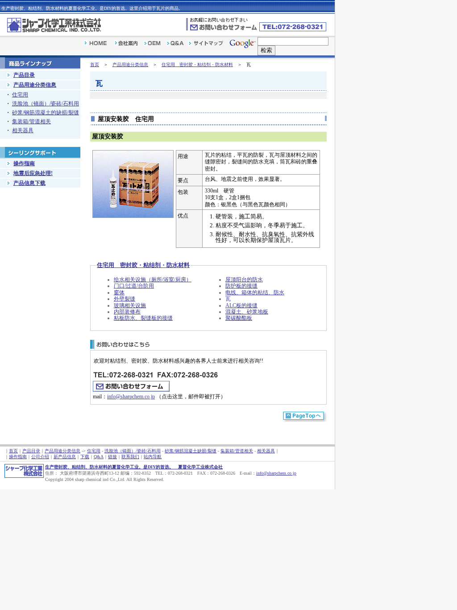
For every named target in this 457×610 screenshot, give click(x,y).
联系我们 (130, 456)
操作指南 (24, 163)
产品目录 (24, 75)
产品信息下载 (29, 183)
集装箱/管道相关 (31, 121)
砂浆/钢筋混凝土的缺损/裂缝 (45, 112)
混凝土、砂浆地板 (246, 312)
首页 (94, 64)
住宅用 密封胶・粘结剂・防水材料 (197, 64)
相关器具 (22, 130)
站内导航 (153, 456)
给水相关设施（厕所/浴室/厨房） (152, 279)
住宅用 (20, 95)
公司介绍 (40, 456)
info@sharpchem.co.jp (131, 396)
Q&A (99, 456)
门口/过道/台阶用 (134, 286)
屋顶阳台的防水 (244, 279)
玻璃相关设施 (130, 305)
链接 (112, 456)
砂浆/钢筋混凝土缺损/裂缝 (190, 450)
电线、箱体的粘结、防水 (254, 292)
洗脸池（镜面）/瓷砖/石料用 (45, 103)
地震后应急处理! (33, 173)
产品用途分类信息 (130, 64)
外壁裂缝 (124, 299)
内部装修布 (127, 312)
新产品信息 (65, 456)
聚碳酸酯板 (238, 318)
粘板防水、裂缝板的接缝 (143, 318)
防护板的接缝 (241, 286)
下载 (84, 456)
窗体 (119, 292)
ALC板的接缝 (241, 305)
